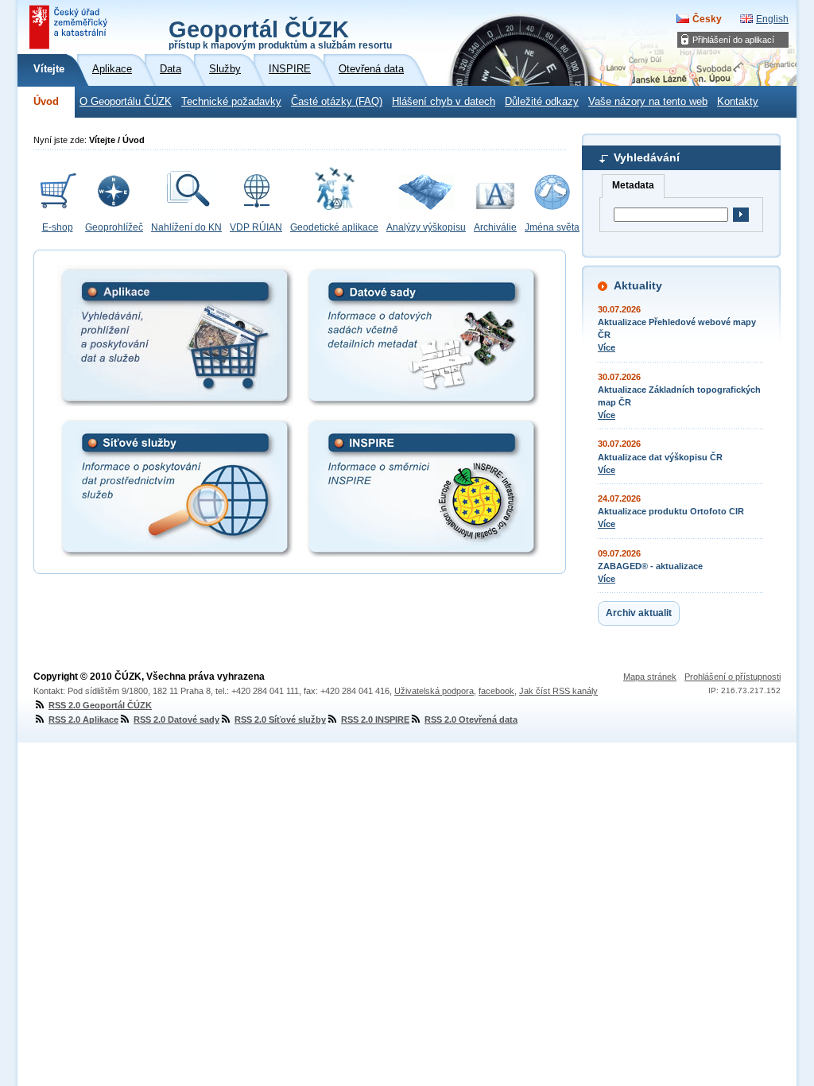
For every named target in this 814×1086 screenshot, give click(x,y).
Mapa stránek (649, 676)
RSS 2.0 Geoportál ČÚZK (100, 705)
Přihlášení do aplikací (733, 40)
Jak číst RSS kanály (558, 691)
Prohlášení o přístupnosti (732, 676)
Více (606, 347)
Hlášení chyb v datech (443, 101)
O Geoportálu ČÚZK (125, 101)
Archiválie (495, 227)
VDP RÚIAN (256, 227)
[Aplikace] (175, 335)
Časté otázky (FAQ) (336, 101)
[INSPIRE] (422, 486)
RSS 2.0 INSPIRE (375, 719)
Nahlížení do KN (186, 227)
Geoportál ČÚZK (280, 33)
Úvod (46, 101)
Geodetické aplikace (334, 227)
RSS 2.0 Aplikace (83, 719)
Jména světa (552, 227)
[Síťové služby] (175, 486)
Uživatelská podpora (434, 691)
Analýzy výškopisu (426, 227)
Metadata (633, 185)
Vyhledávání (647, 157)
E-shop (57, 227)
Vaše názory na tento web (647, 101)
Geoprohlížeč (114, 227)
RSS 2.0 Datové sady (176, 719)
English (772, 19)
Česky (707, 19)
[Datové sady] (422, 335)
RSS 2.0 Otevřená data (470, 719)
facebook (496, 691)
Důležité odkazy (542, 101)
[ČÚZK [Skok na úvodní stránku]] (69, 27)
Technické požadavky (231, 101)
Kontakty (737, 101)
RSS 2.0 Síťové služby (280, 719)
